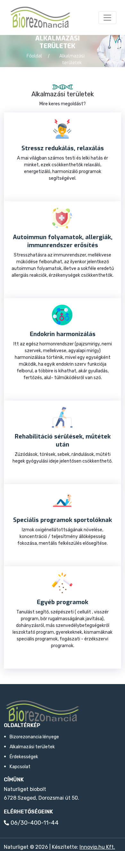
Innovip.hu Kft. (97, 847)
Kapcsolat (20, 766)
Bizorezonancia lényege (34, 737)
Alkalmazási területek (32, 747)
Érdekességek (24, 757)
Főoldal (34, 56)
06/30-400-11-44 (35, 822)
